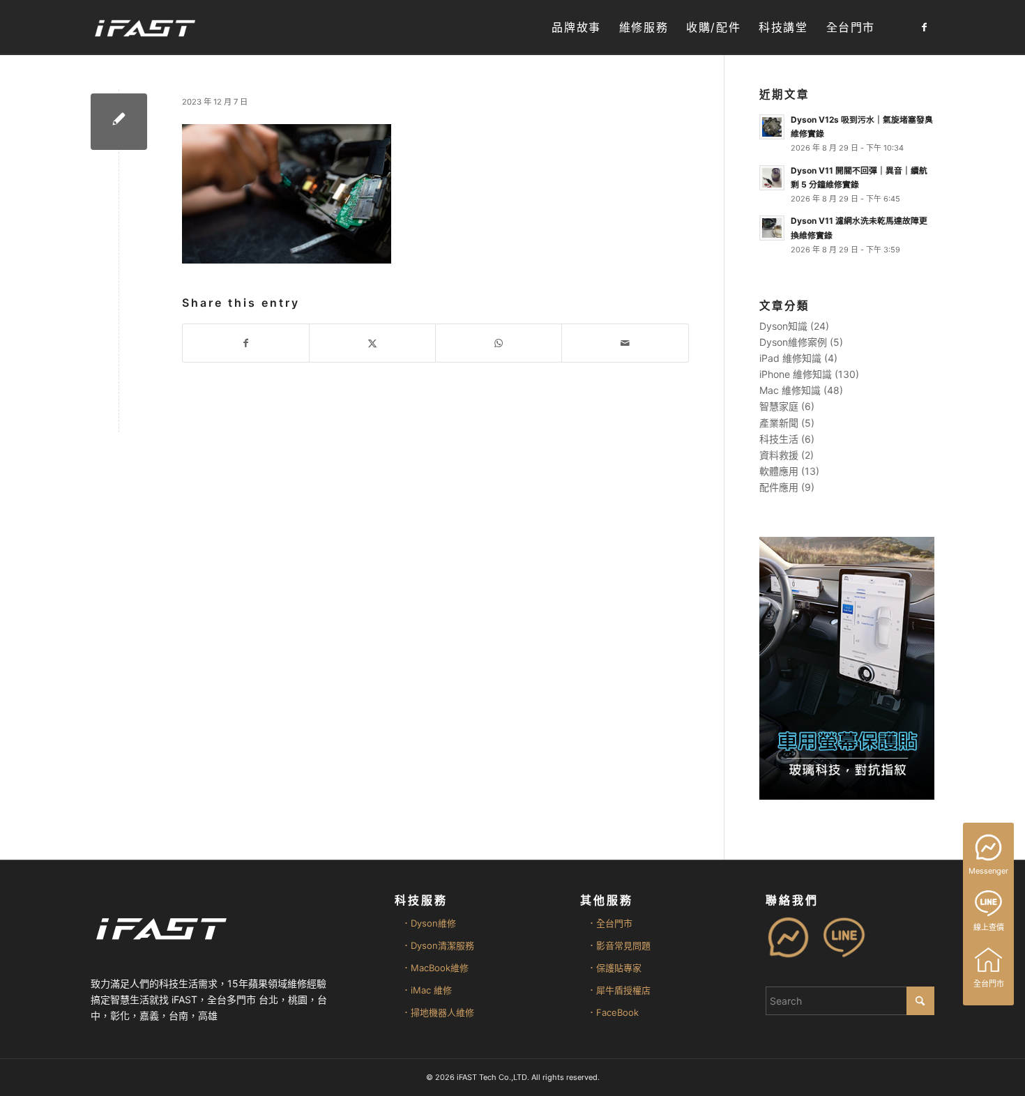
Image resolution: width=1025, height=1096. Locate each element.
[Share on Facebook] (246, 343)
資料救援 (778, 455)
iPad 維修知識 (790, 358)
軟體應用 (778, 471)
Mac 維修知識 (790, 390)
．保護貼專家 (614, 967)
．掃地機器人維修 (438, 1012)
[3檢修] (119, 121)
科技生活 (778, 439)
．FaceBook (613, 1012)
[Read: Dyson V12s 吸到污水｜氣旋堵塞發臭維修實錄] (771, 126)
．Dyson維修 (429, 923)
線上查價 (988, 927)
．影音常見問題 (619, 945)
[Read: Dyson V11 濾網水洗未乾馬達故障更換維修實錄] (771, 228)
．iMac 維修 (427, 990)
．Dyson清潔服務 (438, 945)
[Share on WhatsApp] (498, 343)
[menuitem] (575, 27)
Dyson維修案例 (793, 342)
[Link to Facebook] (923, 27)
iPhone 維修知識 (795, 374)
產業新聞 (778, 423)
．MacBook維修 (435, 967)
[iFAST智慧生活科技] (144, 27)
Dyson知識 (783, 326)
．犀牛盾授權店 (619, 990)
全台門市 (988, 984)
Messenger (988, 871)
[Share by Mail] (625, 343)
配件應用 (778, 487)
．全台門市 (609, 923)
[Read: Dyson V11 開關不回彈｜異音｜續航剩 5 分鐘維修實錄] (771, 177)
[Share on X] (372, 343)
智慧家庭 (778, 406)
